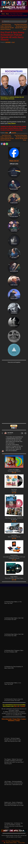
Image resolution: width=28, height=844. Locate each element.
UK (15, 472)
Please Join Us (14, 160)
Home (3, 13)
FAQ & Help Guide (7, 719)
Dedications (11, 720)
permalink (13, 132)
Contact (17, 720)
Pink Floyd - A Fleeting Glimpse (13, 841)
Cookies (23, 719)
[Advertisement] (14, 55)
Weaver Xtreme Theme (11, 842)
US (13, 472)
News (7, 13)
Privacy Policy (17, 719)
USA (15, 706)
